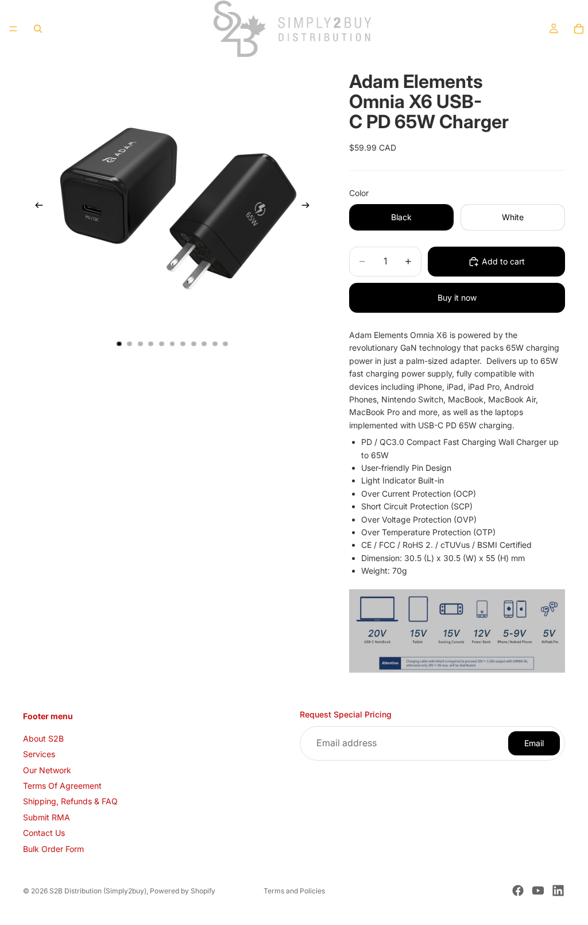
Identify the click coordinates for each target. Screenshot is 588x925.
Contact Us (44, 833)
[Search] (38, 28)
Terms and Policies (294, 890)
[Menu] (13, 29)
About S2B (43, 738)
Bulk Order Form (53, 848)
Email (534, 742)
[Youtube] (538, 890)
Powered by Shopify (182, 890)
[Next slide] (309, 207)
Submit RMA (46, 817)
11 (225, 344)
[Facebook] (518, 890)
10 (215, 344)
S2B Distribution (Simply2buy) (97, 890)
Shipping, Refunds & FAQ (70, 801)
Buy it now (457, 297)
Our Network (47, 769)
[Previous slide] (35, 207)
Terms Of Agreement (62, 785)
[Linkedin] (558, 890)
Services (39, 754)
